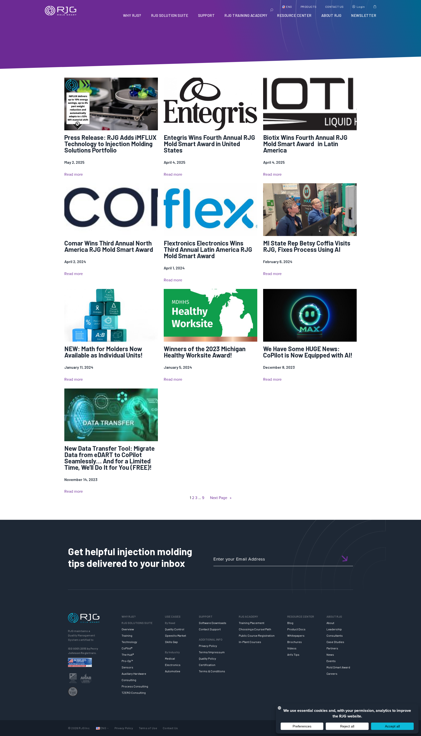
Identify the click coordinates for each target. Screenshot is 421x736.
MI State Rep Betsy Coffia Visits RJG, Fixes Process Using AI (306, 246)
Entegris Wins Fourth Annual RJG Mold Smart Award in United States (209, 143)
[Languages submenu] (108, 728)
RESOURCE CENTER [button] (294, 15)
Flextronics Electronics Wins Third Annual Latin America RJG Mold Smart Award (208, 249)
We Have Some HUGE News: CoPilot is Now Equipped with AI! (308, 352)
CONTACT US (334, 6)
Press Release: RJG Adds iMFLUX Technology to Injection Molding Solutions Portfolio (110, 143)
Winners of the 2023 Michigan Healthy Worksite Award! (205, 352)
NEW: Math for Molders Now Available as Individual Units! (103, 352)
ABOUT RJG (331, 15)
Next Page (220, 498)
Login (361, 6)
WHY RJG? (132, 15)
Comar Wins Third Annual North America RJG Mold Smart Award (108, 246)
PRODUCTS (309, 6)
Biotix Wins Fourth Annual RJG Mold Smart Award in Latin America (305, 143)
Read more (73, 174)
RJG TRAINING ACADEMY (245, 15)
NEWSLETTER (363, 15)
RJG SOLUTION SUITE (169, 15)
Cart (374, 6)
